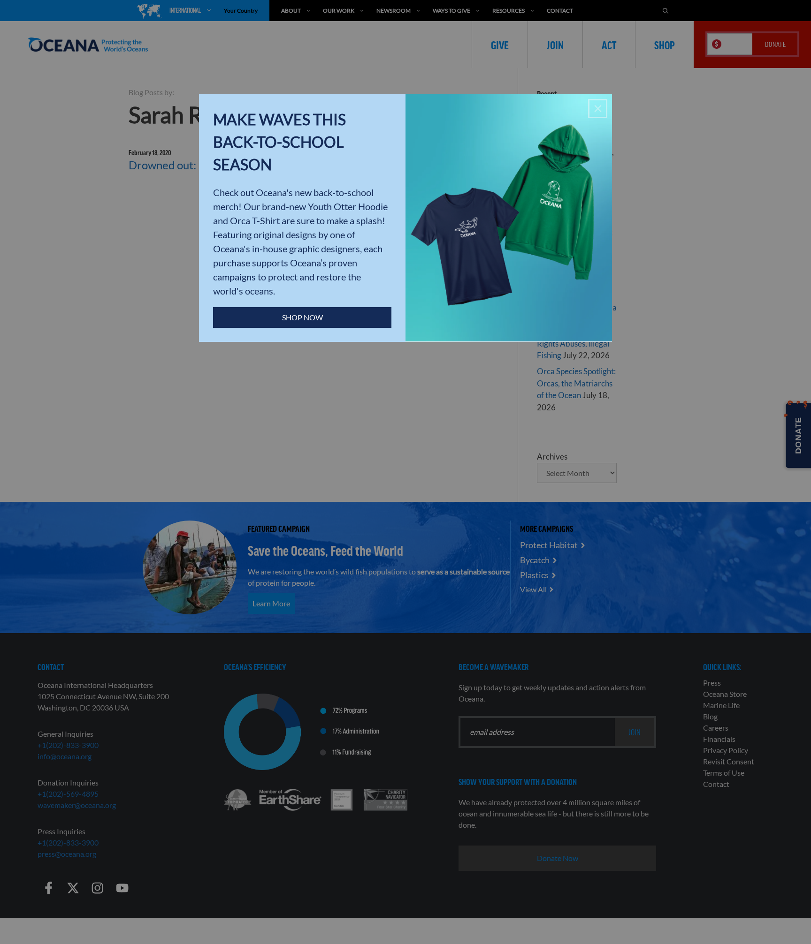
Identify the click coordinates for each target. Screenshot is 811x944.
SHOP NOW (302, 317)
